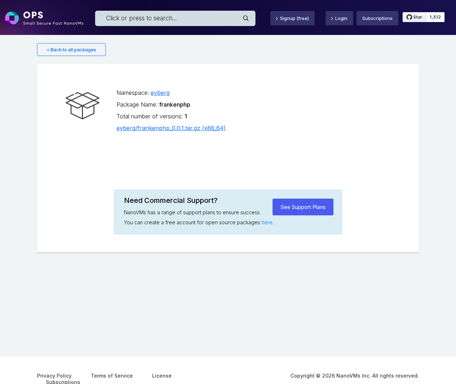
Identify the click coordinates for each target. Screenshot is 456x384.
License (162, 376)
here (267, 222)
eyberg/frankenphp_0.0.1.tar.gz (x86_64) (171, 128)
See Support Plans (303, 207)
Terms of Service (112, 376)
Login (341, 18)
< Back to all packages (71, 49)
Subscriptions (377, 18)
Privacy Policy (54, 376)
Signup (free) (294, 18)
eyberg (160, 92)
